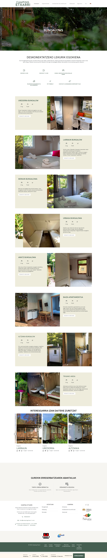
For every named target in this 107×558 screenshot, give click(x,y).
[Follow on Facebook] (86, 477)
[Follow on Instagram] (88, 477)
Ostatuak (36, 3)
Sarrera (34, 554)
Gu (86, 3)
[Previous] (49, 107)
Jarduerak (72, 3)
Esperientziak (45, 3)
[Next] (89, 107)
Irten (42, 554)
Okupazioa (53, 554)
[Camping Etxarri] (23, 3)
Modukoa (25, 554)
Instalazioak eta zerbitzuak (59, 3)
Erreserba (78, 556)
